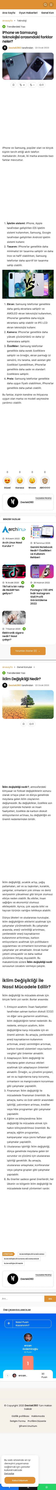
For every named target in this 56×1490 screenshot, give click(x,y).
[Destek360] (12, 502)
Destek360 (15, 47)
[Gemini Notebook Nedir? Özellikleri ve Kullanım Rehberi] (42, 532)
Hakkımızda (38, 1416)
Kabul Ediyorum (20, 1480)
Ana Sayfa (8, 12)
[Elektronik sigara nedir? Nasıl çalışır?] (14, 617)
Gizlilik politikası (20, 1416)
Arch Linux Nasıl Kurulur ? (12, 544)
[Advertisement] (28, 118)
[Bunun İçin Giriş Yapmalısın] (13, 85)
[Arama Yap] (45, 4)
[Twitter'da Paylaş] (28, 1487)
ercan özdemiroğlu (28, 1347)
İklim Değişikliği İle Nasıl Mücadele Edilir (21, 1259)
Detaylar (9, 1473)
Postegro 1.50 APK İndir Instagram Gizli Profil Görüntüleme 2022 (41, 596)
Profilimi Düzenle (37, 1421)
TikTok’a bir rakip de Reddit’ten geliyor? (13, 590)
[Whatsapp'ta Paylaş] (46, 1487)
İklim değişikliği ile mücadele (31, 1254)
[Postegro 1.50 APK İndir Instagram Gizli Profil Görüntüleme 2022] (42, 571)
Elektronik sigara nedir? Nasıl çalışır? (12, 636)
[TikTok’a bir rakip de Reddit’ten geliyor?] (14, 571)
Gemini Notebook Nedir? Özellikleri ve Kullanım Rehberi (41, 552)
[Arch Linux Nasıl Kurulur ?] (14, 529)
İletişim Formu (18, 1421)
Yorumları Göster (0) (26, 650)
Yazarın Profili (43, 498)
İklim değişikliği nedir (13, 1263)
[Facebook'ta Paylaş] (9, 1487)
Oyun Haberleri (28, 12)
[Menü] (51, 4)
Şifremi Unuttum (28, 1426)
